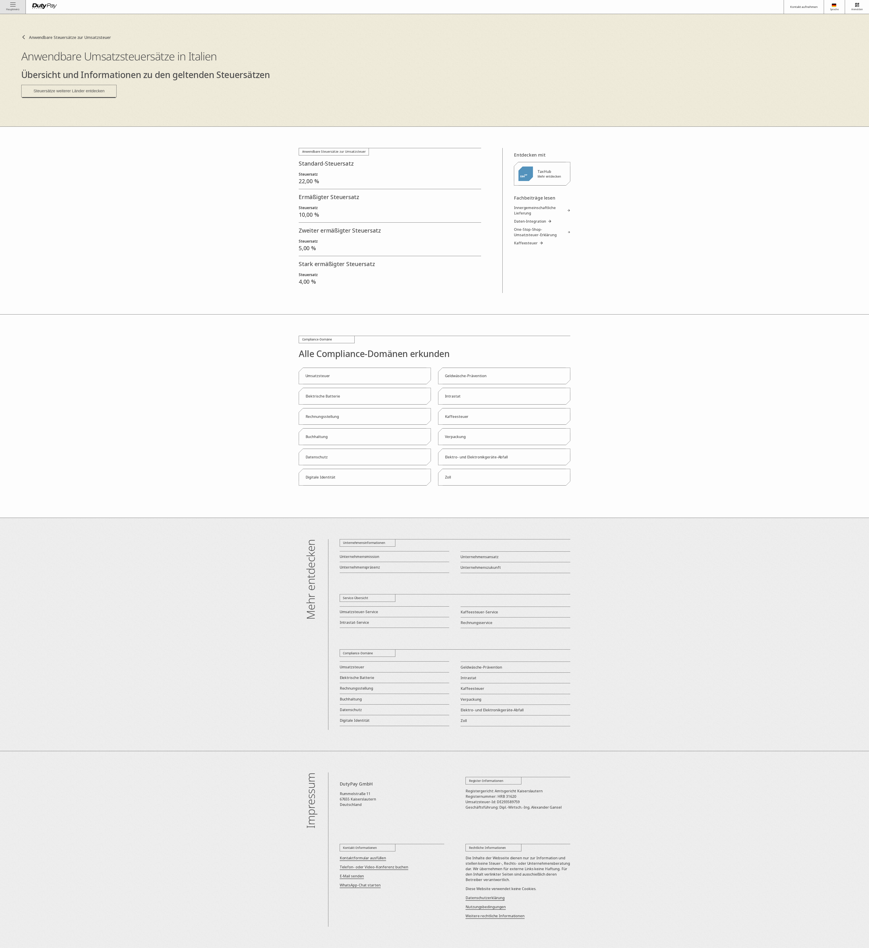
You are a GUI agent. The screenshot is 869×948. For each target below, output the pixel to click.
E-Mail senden (352, 876)
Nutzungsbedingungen (486, 906)
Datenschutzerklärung (485, 897)
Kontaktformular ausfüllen (363, 857)
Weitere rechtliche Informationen (495, 915)
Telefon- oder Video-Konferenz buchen (374, 867)
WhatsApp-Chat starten (360, 885)
